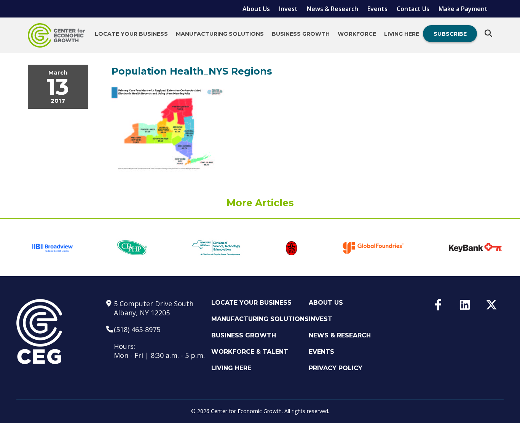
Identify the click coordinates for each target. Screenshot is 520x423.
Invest (288, 9)
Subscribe (450, 33)
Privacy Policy (335, 368)
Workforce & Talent (249, 351)
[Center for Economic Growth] (56, 35)
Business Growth (301, 33)
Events (377, 9)
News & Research (332, 9)
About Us (256, 9)
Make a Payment (463, 9)
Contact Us (413, 9)
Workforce (357, 33)
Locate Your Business (131, 33)
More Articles (260, 202)
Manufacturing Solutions (220, 33)
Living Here (401, 33)
